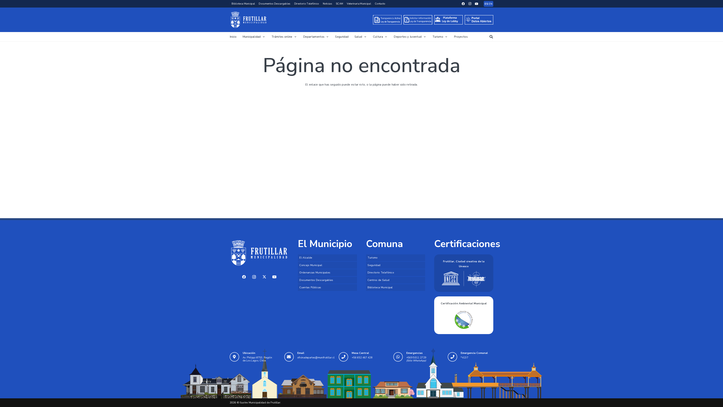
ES (486, 4)
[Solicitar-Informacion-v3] (417, 19)
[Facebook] (463, 4)
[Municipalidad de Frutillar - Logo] (248, 19)
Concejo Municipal (310, 265)
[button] (263, 36)
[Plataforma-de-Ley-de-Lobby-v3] (448, 19)
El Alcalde (305, 257)
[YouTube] (477, 4)
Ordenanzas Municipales (314, 272)
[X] (264, 277)
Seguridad (374, 265)
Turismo (373, 257)
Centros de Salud (378, 280)
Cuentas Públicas (310, 287)
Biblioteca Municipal (380, 287)
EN (490, 4)
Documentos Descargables (316, 280)
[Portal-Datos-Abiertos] (479, 19)
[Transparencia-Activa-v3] (387, 19)
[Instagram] (470, 4)
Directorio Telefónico (381, 272)
